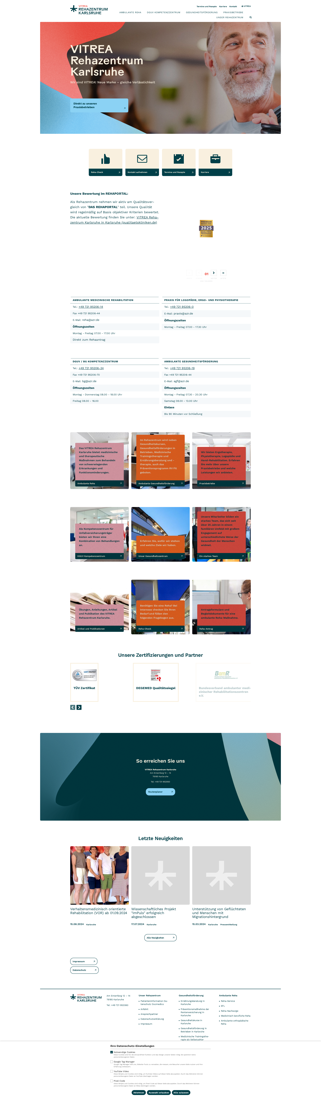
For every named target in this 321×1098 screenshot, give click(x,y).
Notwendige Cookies (155, 1054)
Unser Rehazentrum (229, 17)
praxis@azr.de (183, 313)
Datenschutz (79, 970)
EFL (223, 1006)
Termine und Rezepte (207, 6)
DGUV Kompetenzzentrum (163, 12)
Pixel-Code (156, 1083)
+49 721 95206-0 (182, 306)
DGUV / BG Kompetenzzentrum (95, 361)
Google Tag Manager (158, 1064)
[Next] (79, 707)
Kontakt (233, 6)
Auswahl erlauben (159, 1092)
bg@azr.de (89, 381)
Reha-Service (228, 1001)
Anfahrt (144, 1009)
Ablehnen (138, 1092)
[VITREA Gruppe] (246, 6)
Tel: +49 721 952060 (160, 782)
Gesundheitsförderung (202, 12)
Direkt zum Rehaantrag (89, 339)
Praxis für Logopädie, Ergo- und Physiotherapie (201, 300)
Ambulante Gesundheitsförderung (191, 361)
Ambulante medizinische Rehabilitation (103, 300)
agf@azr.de (181, 381)
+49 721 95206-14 (91, 306)
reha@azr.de (90, 320)
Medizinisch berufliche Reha (235, 1015)
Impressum (79, 961)
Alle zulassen (181, 1092)
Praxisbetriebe (233, 12)
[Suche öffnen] (251, 17)
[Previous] (72, 707)
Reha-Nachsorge (229, 1011)
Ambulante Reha (130, 12)
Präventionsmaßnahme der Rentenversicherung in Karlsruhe (195, 1012)
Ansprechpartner (149, 1014)
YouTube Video (158, 1073)
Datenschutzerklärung (152, 1019)
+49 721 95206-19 (182, 368)
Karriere (223, 6)
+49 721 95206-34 (91, 368)
